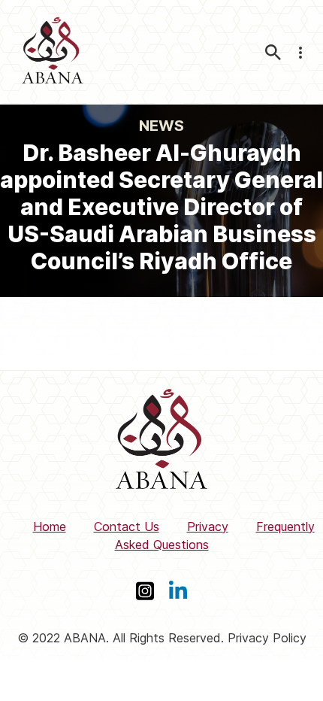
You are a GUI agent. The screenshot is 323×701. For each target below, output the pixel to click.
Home (49, 526)
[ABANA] (52, 52)
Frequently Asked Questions (215, 535)
